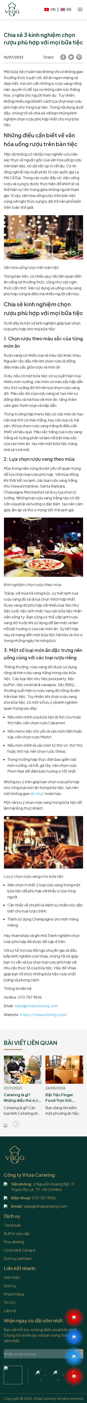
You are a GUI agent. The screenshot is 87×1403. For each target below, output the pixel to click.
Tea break (12, 1225)
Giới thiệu (12, 1277)
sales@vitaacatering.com (36, 1005)
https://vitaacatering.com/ (43, 1014)
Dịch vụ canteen (18, 1258)
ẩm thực (38, 793)
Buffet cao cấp (17, 1233)
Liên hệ (10, 1310)
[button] (16, 1124)
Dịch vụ (10, 1285)
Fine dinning (14, 1241)
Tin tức (10, 1302)
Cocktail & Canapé (19, 1250)
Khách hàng (14, 1294)
